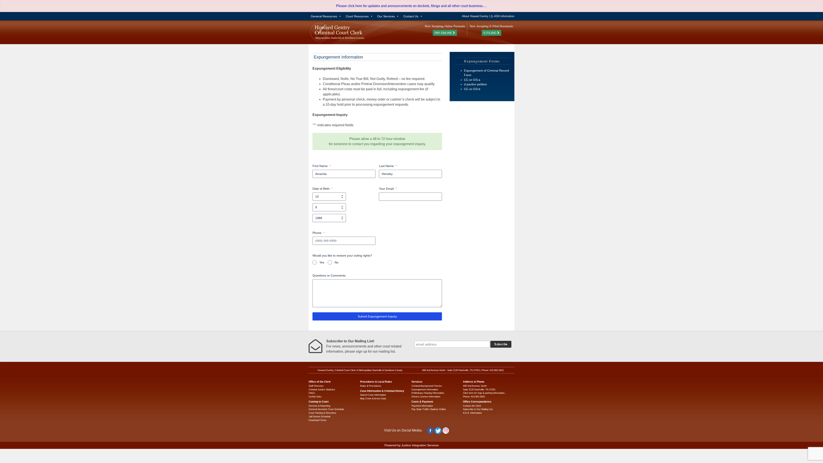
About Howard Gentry (475, 16)
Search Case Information (373, 395)
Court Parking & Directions (322, 413)
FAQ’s (312, 393)
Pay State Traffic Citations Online (429, 409)
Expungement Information (425, 389)
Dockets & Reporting (319, 405)
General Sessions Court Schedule (326, 409)
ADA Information (503, 16)
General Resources (324, 16)
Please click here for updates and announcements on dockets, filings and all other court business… (411, 6)
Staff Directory (316, 386)
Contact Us (410, 16)
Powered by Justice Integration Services (411, 445)
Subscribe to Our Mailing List (478, 409)
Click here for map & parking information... (484, 393)
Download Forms (317, 420)
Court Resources (357, 16)
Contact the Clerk (472, 405)
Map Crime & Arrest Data (373, 398)
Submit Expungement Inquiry (377, 316)
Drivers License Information (426, 396)
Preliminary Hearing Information (428, 393)
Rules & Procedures (370, 386)
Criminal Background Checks (427, 386)
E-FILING (490, 33)
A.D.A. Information (472, 413)
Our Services (386, 16)
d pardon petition (475, 84)
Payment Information (422, 405)
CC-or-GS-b (472, 89)
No (336, 262)
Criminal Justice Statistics (322, 389)
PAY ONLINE (444, 33)
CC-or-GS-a (472, 79)
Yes (321, 262)
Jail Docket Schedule (319, 416)
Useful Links (315, 396)
